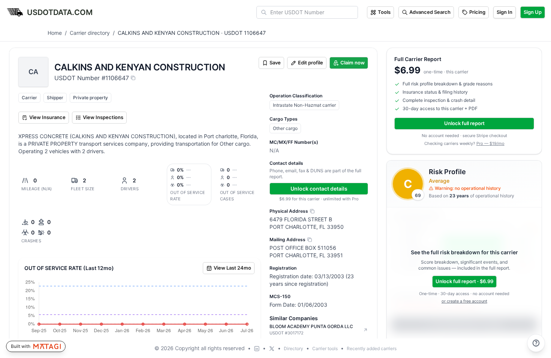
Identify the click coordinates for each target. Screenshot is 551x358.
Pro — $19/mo (490, 143)
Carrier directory (90, 33)
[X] (272, 349)
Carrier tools (325, 348)
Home (55, 33)
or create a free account (464, 301)
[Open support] (536, 343)
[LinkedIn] (257, 349)
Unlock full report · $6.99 (464, 281)
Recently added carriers (372, 348)
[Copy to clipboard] (133, 78)
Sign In (504, 12)
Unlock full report (464, 123)
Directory (293, 348)
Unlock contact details (318, 188)
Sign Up (533, 12)
